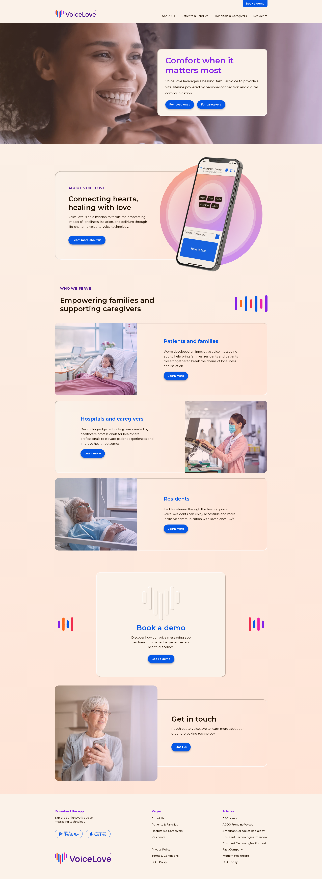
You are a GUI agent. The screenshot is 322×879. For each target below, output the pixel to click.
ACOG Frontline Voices (238, 824)
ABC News (230, 818)
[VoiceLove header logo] (75, 14)
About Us (158, 818)
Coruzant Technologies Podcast (244, 843)
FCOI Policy (159, 862)
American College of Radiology (244, 831)
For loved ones (179, 104)
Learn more (176, 375)
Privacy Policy (161, 849)
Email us (181, 747)
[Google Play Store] (69, 834)
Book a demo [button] (255, 3)
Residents (158, 837)
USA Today (230, 862)
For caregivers (211, 104)
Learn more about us (86, 240)
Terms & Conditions (165, 855)
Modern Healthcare (236, 855)
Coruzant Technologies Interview (245, 837)
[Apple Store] (98, 834)
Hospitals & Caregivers (167, 831)
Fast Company (233, 849)
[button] (83, 858)
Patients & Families (165, 824)
